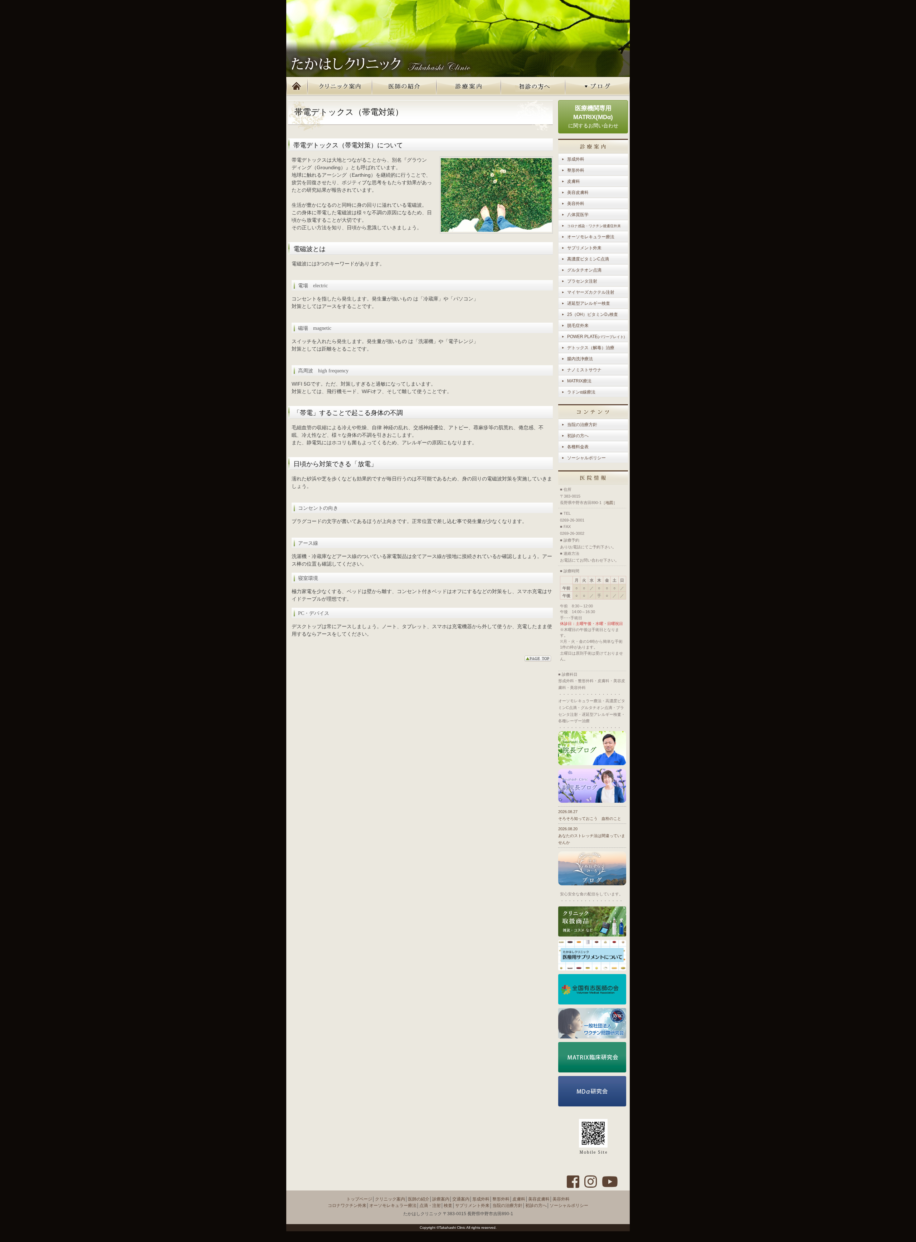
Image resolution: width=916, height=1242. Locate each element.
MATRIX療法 (579, 380)
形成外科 (575, 159)
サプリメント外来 (584, 247)
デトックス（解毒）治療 (590, 347)
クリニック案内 (340, 86)
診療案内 (469, 86)
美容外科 (575, 203)
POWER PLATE (596, 336)
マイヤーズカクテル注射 (590, 292)
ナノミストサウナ (584, 369)
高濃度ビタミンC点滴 (588, 258)
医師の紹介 (404, 86)
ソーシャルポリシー (586, 457)
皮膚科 (573, 181)
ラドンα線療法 (581, 392)
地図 (609, 502)
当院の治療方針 (582, 424)
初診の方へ (533, 86)
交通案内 (460, 1199)
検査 (448, 1205)
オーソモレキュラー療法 (590, 236)
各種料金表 (578, 446)
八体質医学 (578, 214)
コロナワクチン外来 (347, 1205)
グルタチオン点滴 (584, 270)
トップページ (297, 86)
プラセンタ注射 (582, 281)
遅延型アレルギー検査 (588, 303)
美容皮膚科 (578, 192)
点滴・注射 (430, 1205)
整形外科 (575, 170)
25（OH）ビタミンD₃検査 (592, 314)
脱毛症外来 (578, 325)
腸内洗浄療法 (580, 358)
